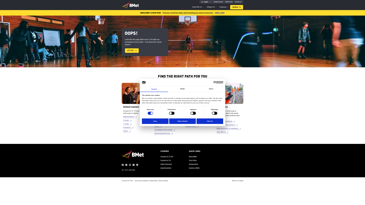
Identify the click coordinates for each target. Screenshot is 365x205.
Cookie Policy (154, 180)
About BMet (193, 156)
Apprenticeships (165, 168)
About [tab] (211, 89)
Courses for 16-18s (166, 156)
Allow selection (182, 121)
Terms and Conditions (142, 180)
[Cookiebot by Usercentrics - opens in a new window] (215, 82)
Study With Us (197, 7)
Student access (218, 2)
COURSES (164, 151)
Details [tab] (182, 89)
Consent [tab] (154, 89)
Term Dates (193, 160)
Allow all (210, 121)
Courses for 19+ (165, 160)
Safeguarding (193, 164)
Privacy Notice (163, 180)
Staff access (229, 2)
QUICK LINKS (194, 151)
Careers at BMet (194, 168)
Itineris (241, 180)
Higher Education (166, 164)
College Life (211, 7)
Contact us (238, 2)
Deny (155, 121)
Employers (223, 7)
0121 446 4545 (130, 170)
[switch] (172, 113)
